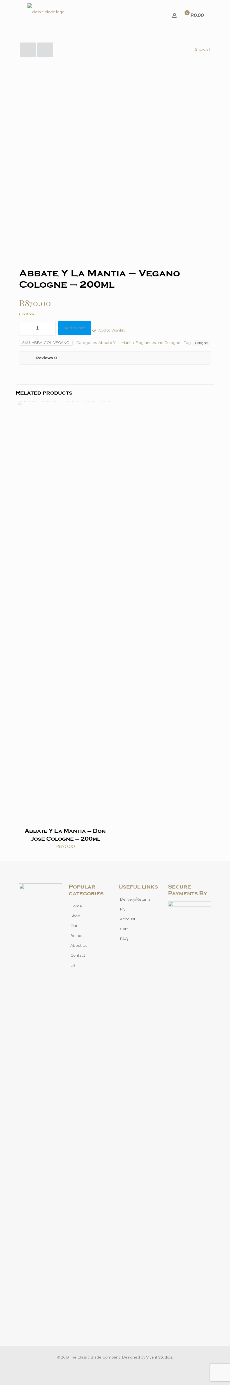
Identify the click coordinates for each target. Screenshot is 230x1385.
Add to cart (75, 328)
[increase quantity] (49, 328)
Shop (75, 916)
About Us (78, 945)
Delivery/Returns (135, 899)
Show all (202, 49)
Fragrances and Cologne (157, 342)
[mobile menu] (155, 15)
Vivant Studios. (159, 1357)
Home (76, 906)
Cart (124, 929)
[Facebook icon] (112, 1365)
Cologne (201, 343)
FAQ (124, 938)
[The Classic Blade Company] (46, 15)
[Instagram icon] (118, 1365)
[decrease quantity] (25, 328)
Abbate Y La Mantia (116, 342)
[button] (108, 330)
